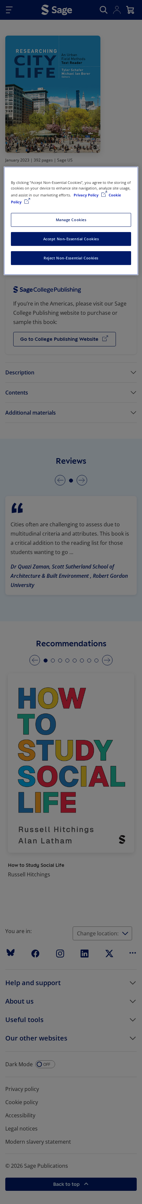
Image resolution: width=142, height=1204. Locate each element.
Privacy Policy (86, 194)
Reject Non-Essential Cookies (71, 257)
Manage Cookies (71, 219)
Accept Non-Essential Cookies (71, 238)
